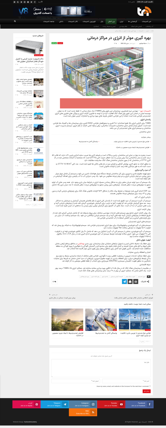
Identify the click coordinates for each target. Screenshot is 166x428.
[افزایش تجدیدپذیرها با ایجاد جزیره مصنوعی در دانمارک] (67, 320)
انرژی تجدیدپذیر (141, 276)
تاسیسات (60, 43)
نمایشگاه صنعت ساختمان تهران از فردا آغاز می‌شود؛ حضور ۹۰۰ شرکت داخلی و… (24, 115)
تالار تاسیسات (73, 21)
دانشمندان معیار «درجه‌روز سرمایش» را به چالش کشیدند (24, 162)
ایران (121, 21)
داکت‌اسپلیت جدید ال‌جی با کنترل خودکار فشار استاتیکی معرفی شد (29, 60)
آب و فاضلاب (149, 26)
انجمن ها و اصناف (136, 26)
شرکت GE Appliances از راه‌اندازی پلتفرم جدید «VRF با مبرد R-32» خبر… (23, 150)
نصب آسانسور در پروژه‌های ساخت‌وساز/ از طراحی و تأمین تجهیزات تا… (24, 138)
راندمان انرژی (105, 276)
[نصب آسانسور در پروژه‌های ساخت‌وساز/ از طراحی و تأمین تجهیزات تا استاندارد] (38, 139)
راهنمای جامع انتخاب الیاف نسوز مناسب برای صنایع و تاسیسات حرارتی (24, 81)
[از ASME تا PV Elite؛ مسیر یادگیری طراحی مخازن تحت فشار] (38, 104)
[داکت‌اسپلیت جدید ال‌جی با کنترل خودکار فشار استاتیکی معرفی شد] (29, 48)
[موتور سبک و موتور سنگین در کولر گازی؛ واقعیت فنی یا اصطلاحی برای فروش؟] (38, 197)
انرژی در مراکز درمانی (130, 276)
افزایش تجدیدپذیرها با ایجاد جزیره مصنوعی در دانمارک (132, 147)
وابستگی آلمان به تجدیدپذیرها (88, 141)
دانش (61, 21)
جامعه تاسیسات (48, 21)
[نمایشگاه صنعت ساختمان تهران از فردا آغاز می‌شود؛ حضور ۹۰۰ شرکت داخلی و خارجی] (38, 116)
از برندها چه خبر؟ (39, 55)
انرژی (115, 330)
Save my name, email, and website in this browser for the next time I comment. (122, 386)
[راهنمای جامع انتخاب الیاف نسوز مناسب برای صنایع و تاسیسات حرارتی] (38, 82)
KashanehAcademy (30, 422)
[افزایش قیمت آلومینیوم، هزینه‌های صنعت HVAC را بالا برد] (38, 185)
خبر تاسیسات (146, 21)
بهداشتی (81, 243)
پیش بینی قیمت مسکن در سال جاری (62, 297)
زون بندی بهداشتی (84, 276)
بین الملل (111, 21)
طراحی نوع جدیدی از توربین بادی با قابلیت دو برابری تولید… (131, 141)
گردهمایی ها (132, 21)
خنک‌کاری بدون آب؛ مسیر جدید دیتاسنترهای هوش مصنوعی (24, 173)
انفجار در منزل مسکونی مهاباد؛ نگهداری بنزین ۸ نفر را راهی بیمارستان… (24, 127)
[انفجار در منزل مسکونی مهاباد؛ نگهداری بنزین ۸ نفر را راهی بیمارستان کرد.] (38, 127)
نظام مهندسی (123, 26)
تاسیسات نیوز (145, 111)
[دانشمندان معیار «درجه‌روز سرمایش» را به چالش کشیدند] (38, 162)
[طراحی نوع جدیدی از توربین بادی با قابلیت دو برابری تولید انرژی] (135, 320)
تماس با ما (132, 2)
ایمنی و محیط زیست (109, 26)
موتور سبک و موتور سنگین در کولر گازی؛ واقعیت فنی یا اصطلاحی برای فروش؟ (24, 196)
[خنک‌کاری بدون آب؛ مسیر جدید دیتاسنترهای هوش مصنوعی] (38, 174)
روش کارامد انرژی (95, 276)
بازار (102, 21)
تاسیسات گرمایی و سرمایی (117, 276)
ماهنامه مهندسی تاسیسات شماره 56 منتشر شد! (24, 92)
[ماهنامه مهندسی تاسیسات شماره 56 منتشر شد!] (38, 93)
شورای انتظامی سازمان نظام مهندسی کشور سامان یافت (133, 297)
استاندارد (96, 26)
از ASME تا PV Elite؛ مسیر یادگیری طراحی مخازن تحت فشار (24, 104)
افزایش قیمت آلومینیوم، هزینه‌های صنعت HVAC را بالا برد (24, 185)
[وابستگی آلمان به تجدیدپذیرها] (101, 320)
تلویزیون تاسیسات (89, 21)
